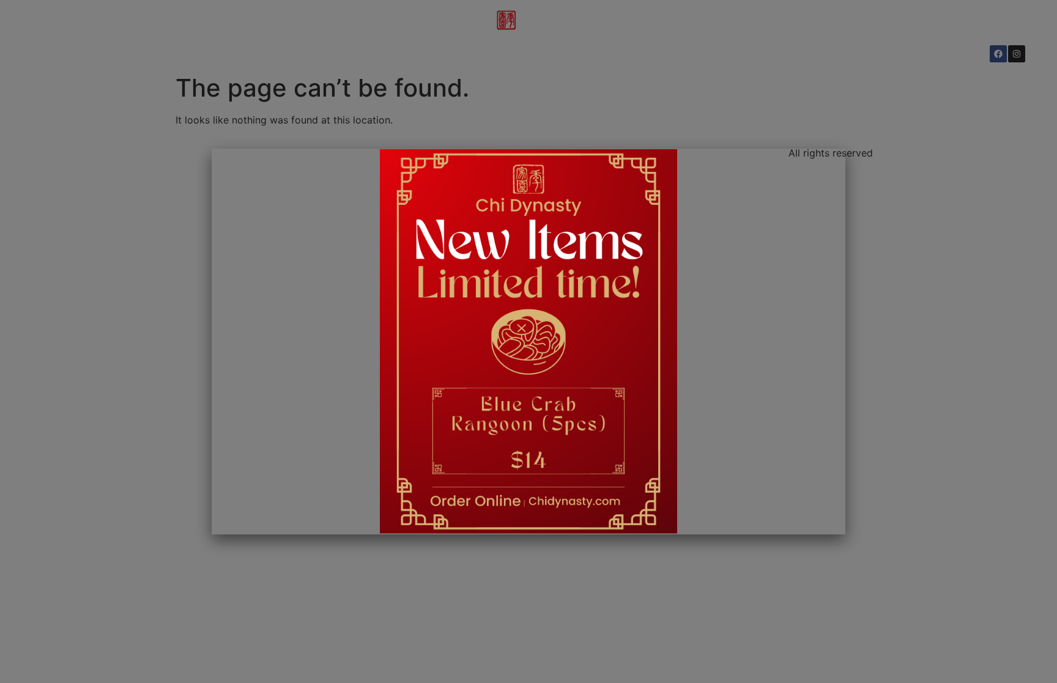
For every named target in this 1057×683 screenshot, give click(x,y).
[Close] (835, 156)
